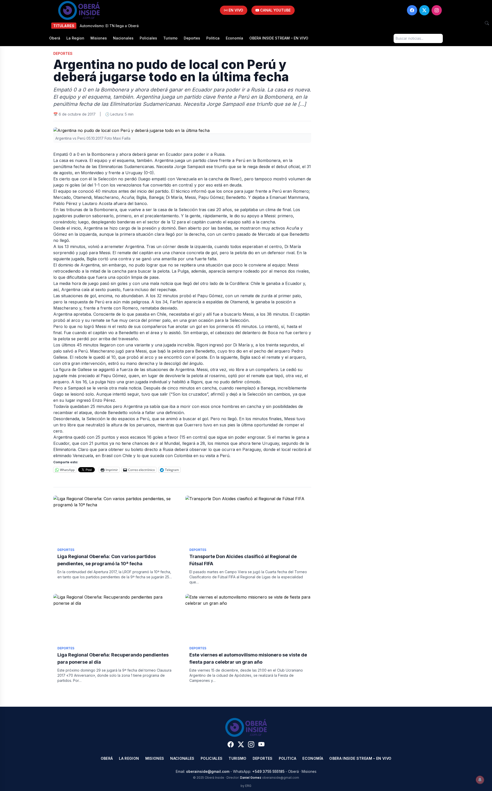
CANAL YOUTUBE (275, 10)
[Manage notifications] (480, 780)
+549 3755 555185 (268, 771)
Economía (234, 38)
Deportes (192, 38)
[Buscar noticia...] (487, 23)
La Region (75, 38)
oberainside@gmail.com (207, 771)
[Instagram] (437, 10)
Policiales (148, 38)
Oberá (54, 38)
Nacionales (123, 38)
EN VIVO (235, 10)
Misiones (98, 38)
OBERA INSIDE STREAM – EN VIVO (278, 38)
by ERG (246, 786)
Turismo (170, 38)
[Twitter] (424, 10)
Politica (213, 38)
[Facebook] (412, 10)
